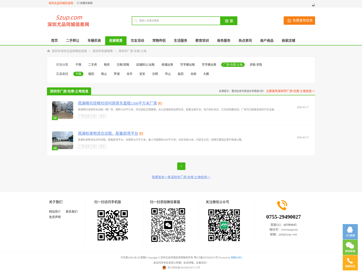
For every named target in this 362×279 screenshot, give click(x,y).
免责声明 (55, 217)
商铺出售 (167, 64)
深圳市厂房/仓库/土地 (132, 51)
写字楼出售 (209, 64)
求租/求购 (256, 64)
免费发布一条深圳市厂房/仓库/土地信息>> (181, 177)
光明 (155, 73)
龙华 (129, 73)
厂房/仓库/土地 (233, 64)
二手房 (92, 64)
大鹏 (206, 73)
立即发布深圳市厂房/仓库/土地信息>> (290, 91)
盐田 (181, 73)
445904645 (290, 224)
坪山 (168, 73)
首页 (54, 40)
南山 (104, 73)
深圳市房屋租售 (102, 51)
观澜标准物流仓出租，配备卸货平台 (108, 133)
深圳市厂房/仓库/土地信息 (69, 91)
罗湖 (117, 73)
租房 (107, 64)
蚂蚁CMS (236, 257)
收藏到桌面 (86, 3)
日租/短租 (123, 64)
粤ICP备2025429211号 (206, 257)
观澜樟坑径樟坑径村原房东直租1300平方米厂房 (117, 103)
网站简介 (55, 211)
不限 (78, 64)
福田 (91, 73)
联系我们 (72, 211)
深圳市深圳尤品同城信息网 (69, 51)
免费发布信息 (303, 20)
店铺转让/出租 (145, 64)
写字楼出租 (187, 64)
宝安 (142, 73)
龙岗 (193, 73)
